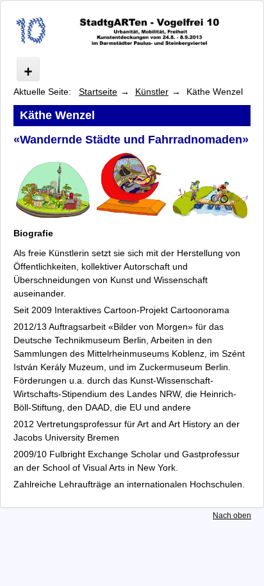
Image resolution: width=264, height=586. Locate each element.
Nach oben (232, 515)
